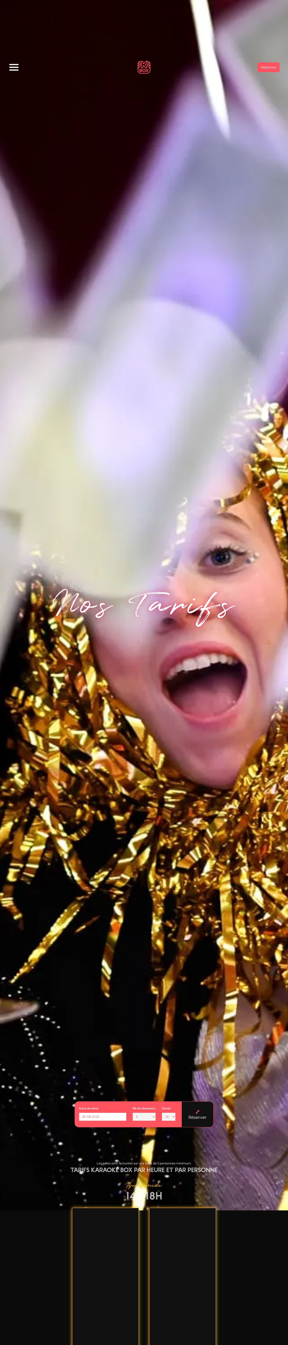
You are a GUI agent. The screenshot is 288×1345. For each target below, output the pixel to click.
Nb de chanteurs (144, 1108)
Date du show (88, 1108)
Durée (166, 1108)
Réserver (268, 67)
